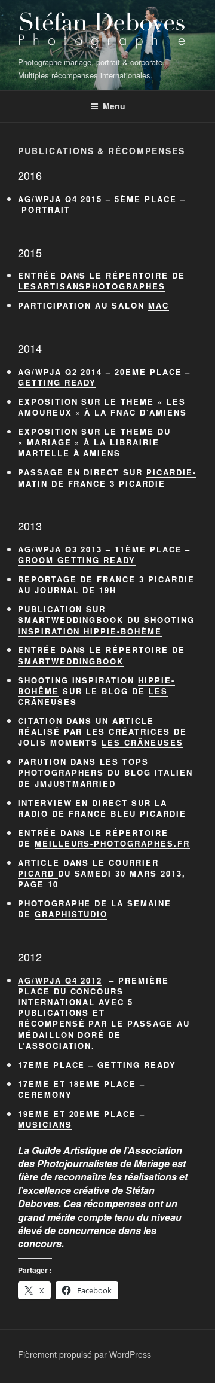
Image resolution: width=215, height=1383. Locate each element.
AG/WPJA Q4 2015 (60, 198)
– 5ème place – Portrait (102, 204)
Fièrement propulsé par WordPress (84, 1354)
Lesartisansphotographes (91, 286)
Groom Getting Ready (77, 560)
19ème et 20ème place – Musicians (81, 1119)
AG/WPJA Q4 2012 (60, 980)
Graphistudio (71, 914)
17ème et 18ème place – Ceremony (81, 1089)
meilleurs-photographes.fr (112, 843)
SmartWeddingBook (71, 661)
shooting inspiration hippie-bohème (106, 625)
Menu (114, 106)
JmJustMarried (75, 783)
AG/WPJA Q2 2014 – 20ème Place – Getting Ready (104, 377)
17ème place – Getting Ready (97, 1064)
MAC (158, 305)
